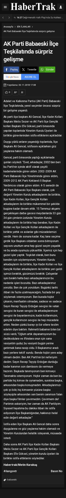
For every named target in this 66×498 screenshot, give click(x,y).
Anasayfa (8, 26)
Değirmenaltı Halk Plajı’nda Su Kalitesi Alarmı (40, 17)
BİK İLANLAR (23, 26)
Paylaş (14, 69)
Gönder (50, 69)
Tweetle (31, 69)
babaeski (12, 479)
